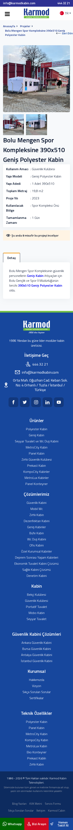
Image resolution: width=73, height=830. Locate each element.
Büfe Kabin (36, 533)
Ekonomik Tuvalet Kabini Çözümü (36, 563)
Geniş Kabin (35, 275)
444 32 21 (63, 3)
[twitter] (25, 402)
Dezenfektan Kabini (36, 521)
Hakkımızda (36, 680)
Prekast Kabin (36, 465)
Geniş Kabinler (36, 527)
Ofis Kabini (36, 545)
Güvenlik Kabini (36, 503)
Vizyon (36, 686)
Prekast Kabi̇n (36, 758)
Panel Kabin (36, 453)
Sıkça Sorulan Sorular (37, 692)
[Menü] (6, 14)
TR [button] (67, 13)
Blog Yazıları (19, 803)
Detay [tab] (11, 257)
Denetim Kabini (37, 576)
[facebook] (13, 402)
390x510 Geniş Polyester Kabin (40, 285)
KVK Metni (35, 803)
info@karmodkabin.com (19, 3)
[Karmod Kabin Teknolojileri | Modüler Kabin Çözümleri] (36, 13)
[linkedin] (47, 402)
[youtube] (59, 402)
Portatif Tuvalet (36, 607)
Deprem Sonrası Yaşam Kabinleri (36, 557)
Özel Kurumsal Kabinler (36, 551)
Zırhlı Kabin (36, 515)
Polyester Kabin (36, 429)
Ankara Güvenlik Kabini (36, 643)
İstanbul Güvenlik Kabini (36, 661)
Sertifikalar (36, 698)
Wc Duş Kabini (36, 539)
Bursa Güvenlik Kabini (36, 649)
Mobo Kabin (37, 613)
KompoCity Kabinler (36, 472)
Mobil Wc (36, 509)
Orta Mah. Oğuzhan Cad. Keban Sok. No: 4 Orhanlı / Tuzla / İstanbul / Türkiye (40, 385)
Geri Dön (67, 33)
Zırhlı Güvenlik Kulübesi (36, 459)
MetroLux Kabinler (37, 478)
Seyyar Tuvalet (36, 619)
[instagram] (36, 402)
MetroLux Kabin (36, 746)
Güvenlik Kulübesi (36, 601)
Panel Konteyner (36, 484)
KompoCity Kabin (36, 740)
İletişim (40, 810)
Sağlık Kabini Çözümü (36, 570)
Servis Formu (53, 803)
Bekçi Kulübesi (36, 594)
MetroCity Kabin (36, 447)
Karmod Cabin (56, 810)
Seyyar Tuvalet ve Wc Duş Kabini (36, 441)
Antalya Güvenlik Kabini (36, 655)
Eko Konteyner (36, 752)
